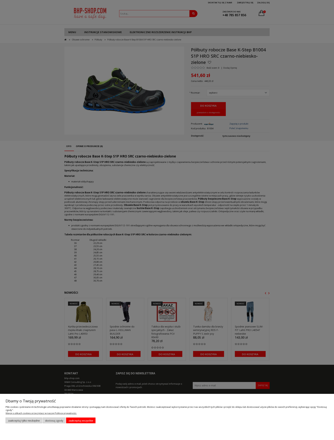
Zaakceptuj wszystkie (81, 420)
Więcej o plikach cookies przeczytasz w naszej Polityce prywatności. (41, 413)
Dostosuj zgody (54, 420)
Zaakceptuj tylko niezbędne (24, 420)
